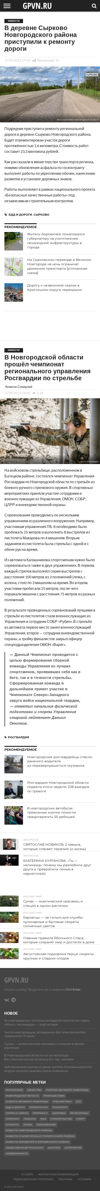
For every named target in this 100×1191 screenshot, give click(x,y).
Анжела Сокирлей (18, 387)
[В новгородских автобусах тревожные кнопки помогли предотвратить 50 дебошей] (13, 815)
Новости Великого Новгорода (27, 1101)
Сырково (41, 214)
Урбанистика (62, 1101)
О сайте (27, 1174)
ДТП (78, 1101)
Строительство (61, 1118)
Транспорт (59, 1107)
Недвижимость (17, 1153)
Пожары (30, 1118)
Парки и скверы (17, 1113)
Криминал (40, 1113)
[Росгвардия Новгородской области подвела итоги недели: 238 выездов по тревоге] (13, 790)
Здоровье (59, 1113)
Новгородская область (22, 1095)
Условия (84, 1179)
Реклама (65, 1179)
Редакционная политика (33, 1179)
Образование (46, 1124)
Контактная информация (58, 1174)
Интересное (14, 1089)
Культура (12, 1124)
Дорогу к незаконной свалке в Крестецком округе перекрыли (54, 287)
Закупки (54, 1147)
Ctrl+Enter (73, 989)
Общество (34, 1089)
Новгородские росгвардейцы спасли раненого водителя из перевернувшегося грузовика (59, 761)
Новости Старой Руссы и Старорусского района (40, 1136)
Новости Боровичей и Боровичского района (37, 1141)
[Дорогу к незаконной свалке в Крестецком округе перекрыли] (13, 292)
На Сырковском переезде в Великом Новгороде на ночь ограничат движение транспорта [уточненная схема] (59, 266)
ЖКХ (43, 1118)
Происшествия (53, 1095)
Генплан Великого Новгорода (67, 1089)
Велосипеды (79, 1113)
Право (27, 1124)
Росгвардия (18, 737)
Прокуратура (38, 1107)
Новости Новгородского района (29, 1130)
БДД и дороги (20, 214)
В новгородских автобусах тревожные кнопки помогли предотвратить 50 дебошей (51, 812)
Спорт (80, 1118)
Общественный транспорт (24, 1147)
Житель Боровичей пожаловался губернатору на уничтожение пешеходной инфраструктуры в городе (56, 240)
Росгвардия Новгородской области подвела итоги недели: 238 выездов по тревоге (58, 787)
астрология (72, 1147)
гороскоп (12, 1118)
